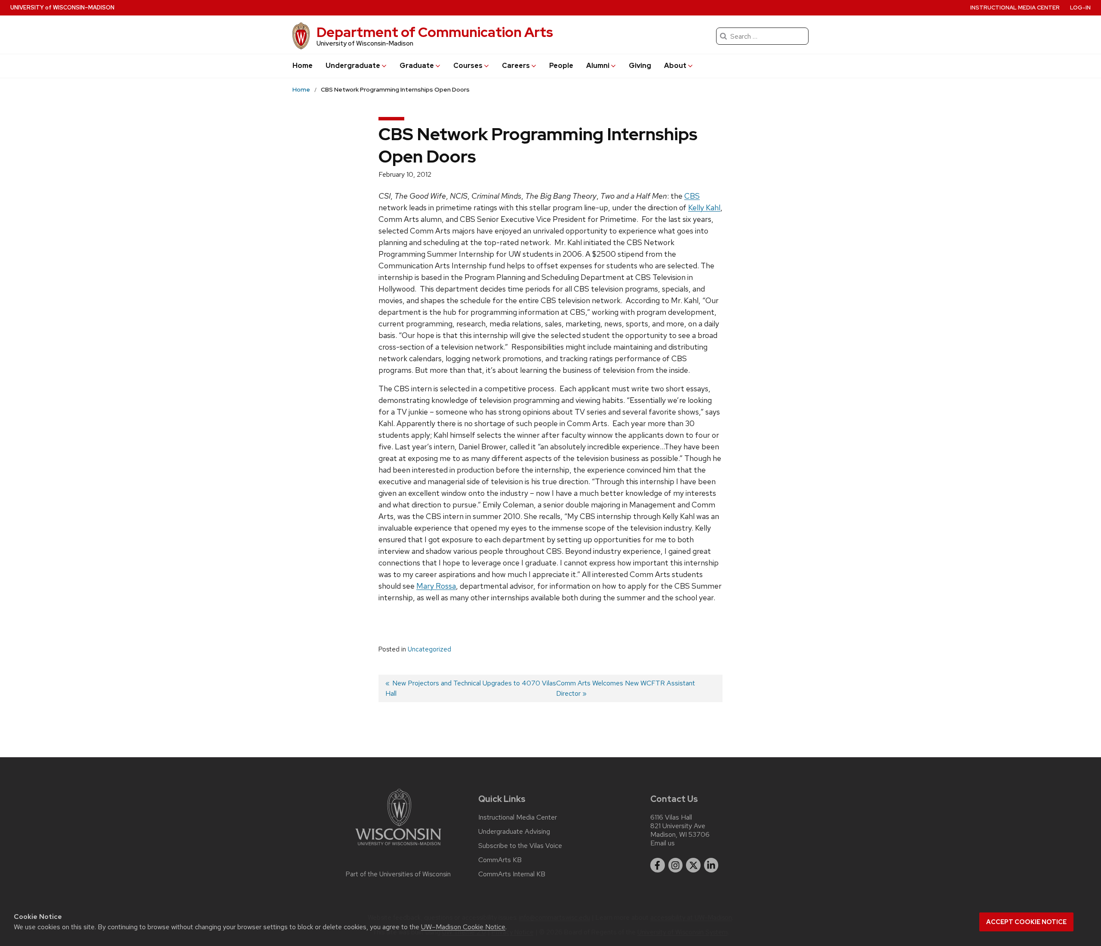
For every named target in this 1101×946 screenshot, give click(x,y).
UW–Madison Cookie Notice (463, 926)
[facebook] (657, 865)
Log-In (1080, 7)
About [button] (675, 65)
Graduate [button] (417, 65)
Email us (662, 843)
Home (302, 65)
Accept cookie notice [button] (1026, 922)
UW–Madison (62, 7)
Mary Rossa (436, 586)
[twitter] (693, 865)
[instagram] (675, 865)
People (561, 65)
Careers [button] (516, 65)
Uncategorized (429, 649)
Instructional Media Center (1015, 7)
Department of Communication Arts (435, 32)
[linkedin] (711, 865)
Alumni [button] (597, 65)
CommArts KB (500, 860)
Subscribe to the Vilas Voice (520, 846)
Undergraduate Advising (514, 831)
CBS (692, 196)
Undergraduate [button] (353, 65)
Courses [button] (468, 65)
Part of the (398, 874)
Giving (640, 65)
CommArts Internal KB (511, 874)
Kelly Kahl (704, 207)
